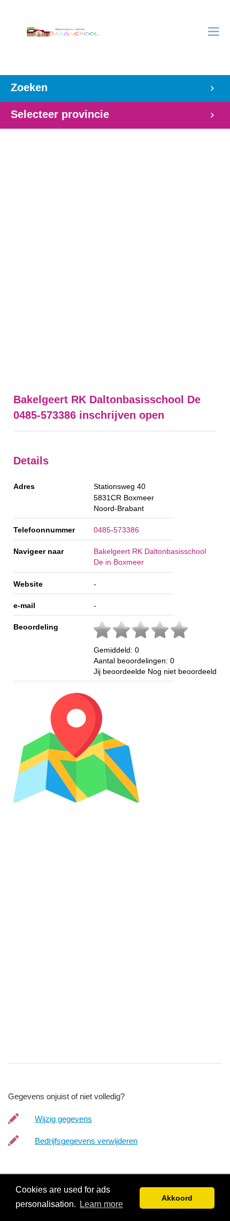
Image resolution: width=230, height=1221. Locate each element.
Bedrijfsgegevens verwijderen (86, 1140)
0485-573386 (116, 530)
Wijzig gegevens (63, 1118)
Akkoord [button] (177, 1198)
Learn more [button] (101, 1204)
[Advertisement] (115, 255)
